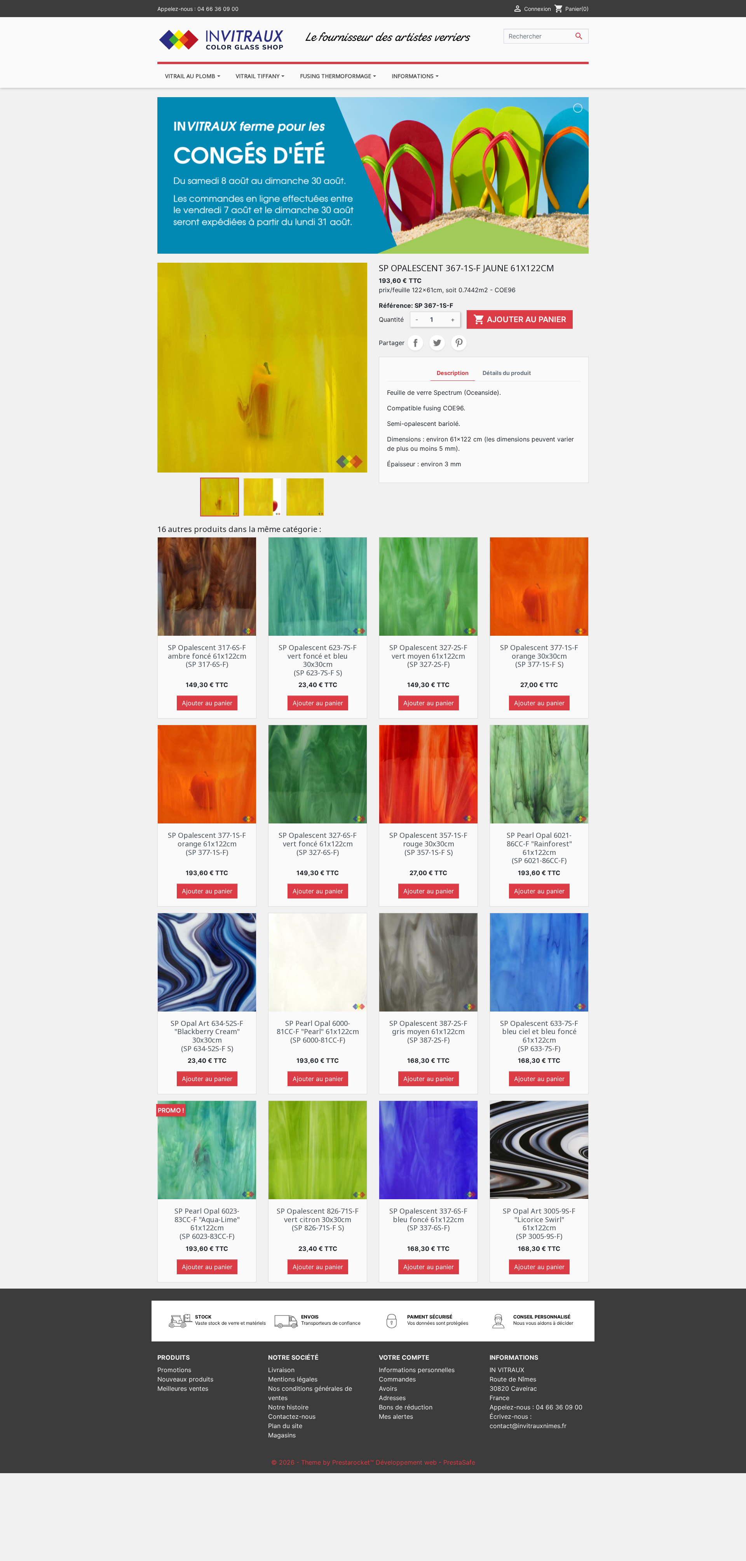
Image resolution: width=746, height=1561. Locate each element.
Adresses (392, 1398)
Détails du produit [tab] (507, 373)
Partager (415, 343)
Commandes (397, 1379)
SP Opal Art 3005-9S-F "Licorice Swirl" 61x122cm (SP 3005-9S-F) (539, 1223)
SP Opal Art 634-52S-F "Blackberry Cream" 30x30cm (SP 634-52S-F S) (207, 1036)
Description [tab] (453, 373)
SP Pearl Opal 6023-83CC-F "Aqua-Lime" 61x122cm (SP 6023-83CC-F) (207, 1223)
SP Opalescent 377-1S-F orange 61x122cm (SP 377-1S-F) (207, 843)
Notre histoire (288, 1407)
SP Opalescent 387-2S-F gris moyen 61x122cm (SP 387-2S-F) (428, 1032)
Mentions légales (292, 1379)
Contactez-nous (291, 1416)
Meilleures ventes (182, 1388)
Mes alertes (396, 1416)
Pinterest (459, 343)
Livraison (281, 1370)
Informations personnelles (417, 1370)
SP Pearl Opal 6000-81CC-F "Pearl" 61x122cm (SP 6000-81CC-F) (318, 1032)
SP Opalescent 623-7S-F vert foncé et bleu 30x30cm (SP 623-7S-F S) (318, 660)
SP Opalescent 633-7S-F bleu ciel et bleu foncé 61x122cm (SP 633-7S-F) (539, 1036)
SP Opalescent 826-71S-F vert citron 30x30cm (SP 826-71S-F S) (318, 1219)
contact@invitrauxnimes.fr (528, 1426)
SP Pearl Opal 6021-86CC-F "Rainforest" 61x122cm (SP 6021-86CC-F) (539, 847)
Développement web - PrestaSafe (425, 1462)
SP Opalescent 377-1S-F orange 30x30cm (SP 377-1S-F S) (539, 656)
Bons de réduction (405, 1407)
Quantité (391, 319)
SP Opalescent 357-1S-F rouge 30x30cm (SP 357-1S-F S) (428, 843)
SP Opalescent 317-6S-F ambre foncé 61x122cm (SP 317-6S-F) (207, 656)
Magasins (282, 1435)
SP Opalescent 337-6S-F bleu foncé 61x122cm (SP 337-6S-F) (428, 1219)
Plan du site (285, 1426)
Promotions (174, 1370)
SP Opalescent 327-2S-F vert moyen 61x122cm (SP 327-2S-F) (428, 656)
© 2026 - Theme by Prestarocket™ (323, 1462)
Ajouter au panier (519, 319)
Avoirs (388, 1388)
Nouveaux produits (185, 1379)
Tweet (437, 343)
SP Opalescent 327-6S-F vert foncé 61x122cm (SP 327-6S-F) (318, 843)
